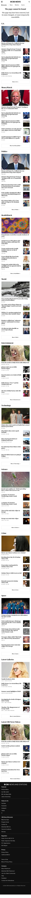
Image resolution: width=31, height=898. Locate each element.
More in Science (15, 527)
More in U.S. (15, 81)
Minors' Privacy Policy (6, 861)
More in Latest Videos (15, 778)
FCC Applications (5, 843)
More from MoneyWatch (15, 145)
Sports (23, 5)
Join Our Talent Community (8, 873)
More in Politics (15, 209)
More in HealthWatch (15, 273)
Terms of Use (4, 859)
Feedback (3, 878)
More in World (15, 337)
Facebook (3, 805)
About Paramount (5, 868)
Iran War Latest (5, 792)
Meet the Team (5, 819)
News (11, 5)
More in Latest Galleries (15, 716)
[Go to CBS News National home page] (15, 1)
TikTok (3, 810)
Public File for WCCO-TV (7, 838)
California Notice (5, 854)
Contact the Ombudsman (7, 880)
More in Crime (15, 590)
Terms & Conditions (6, 829)
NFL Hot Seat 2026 (6, 794)
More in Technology (15, 463)
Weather (17, 5)
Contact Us (4, 824)
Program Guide (5, 822)
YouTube (3, 803)
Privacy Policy (4, 852)
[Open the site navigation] (5, 1)
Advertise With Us (5, 826)
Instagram (3, 808)
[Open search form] (29, 1)
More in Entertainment (15, 399)
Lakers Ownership (5, 796)
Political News (5, 789)
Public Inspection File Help (8, 840)
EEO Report (4, 845)
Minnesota (4, 5)
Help (2, 875)
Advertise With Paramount (8, 871)
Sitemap (3, 831)
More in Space (15, 653)
